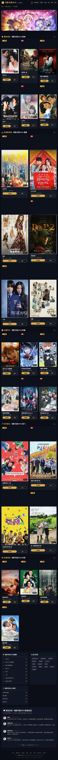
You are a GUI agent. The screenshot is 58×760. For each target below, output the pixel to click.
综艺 (49, 2)
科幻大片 (47, 661)
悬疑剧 (40, 666)
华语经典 (34, 669)
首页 (32, 2)
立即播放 (7, 79)
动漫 (45, 2)
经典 (52, 2)
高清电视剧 (43, 658)
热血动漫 (40, 664)
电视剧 (41, 2)
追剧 (22, 193)
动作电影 (34, 666)
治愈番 (46, 666)
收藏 (15, 602)
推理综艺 (52, 666)
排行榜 (44, 753)
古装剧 (33, 664)
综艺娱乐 (41, 661)
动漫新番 (50, 658)
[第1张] (50, 29)
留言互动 (39, 753)
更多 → (55, 37)
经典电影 (34, 661)
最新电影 (36, 2)
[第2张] (52, 29)
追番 (15, 373)
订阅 (22, 487)
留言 (55, 2)
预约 (15, 79)
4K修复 (46, 664)
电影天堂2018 (8, 6)
